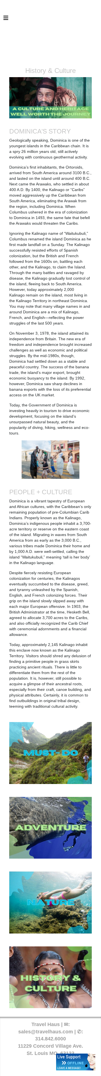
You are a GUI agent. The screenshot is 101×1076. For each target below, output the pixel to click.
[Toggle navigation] (5, 19)
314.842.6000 (50, 1038)
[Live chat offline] (75, 1062)
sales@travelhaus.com (45, 1031)
